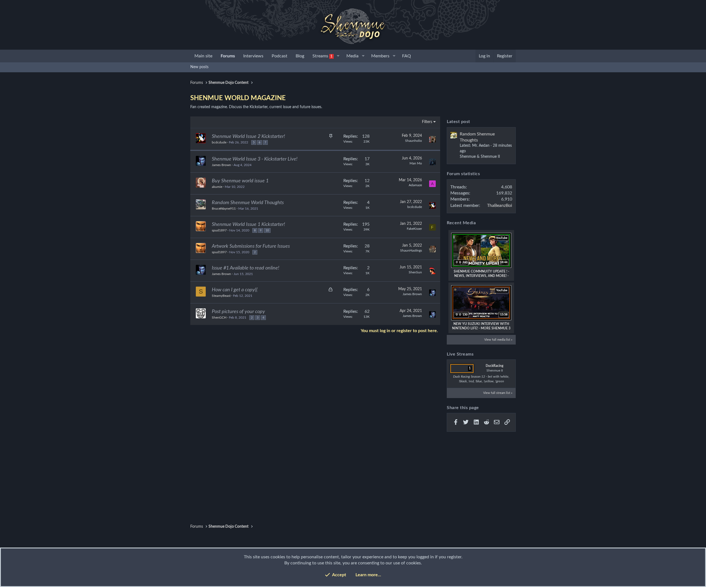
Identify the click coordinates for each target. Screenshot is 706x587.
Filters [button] (427, 122)
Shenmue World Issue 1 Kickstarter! (248, 224)
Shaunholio (413, 140)
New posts (199, 67)
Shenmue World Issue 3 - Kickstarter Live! (255, 159)
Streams (322, 56)
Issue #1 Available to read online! (245, 268)
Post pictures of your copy (238, 311)
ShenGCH (219, 317)
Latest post (458, 121)
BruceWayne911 (224, 208)
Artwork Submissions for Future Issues (251, 246)
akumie (217, 186)
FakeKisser (414, 228)
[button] (338, 56)
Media (352, 56)
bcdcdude (219, 142)
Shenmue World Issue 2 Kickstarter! (248, 136)
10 (267, 230)
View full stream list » (497, 392)
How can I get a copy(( (235, 289)
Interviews (253, 56)
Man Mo (416, 163)
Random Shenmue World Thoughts (248, 202)
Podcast (279, 56)
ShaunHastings (411, 250)
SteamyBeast (221, 295)
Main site (203, 56)
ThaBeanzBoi (499, 205)
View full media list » (498, 339)
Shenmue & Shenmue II (480, 157)
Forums (228, 56)
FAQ (406, 56)
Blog (300, 56)
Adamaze (415, 185)
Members (380, 56)
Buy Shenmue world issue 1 (240, 180)
